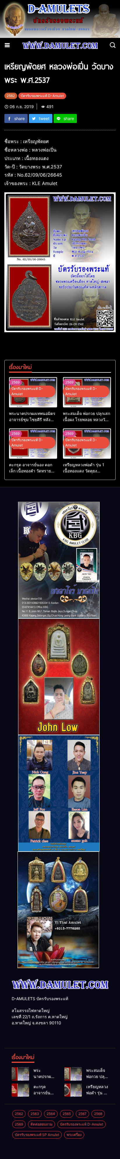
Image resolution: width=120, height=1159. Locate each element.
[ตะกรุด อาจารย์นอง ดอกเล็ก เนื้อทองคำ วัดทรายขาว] (20, 1090)
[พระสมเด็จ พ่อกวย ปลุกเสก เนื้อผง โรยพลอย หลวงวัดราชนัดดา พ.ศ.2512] (73, 1073)
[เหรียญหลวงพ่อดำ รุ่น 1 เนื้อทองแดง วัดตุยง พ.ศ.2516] (73, 1090)
